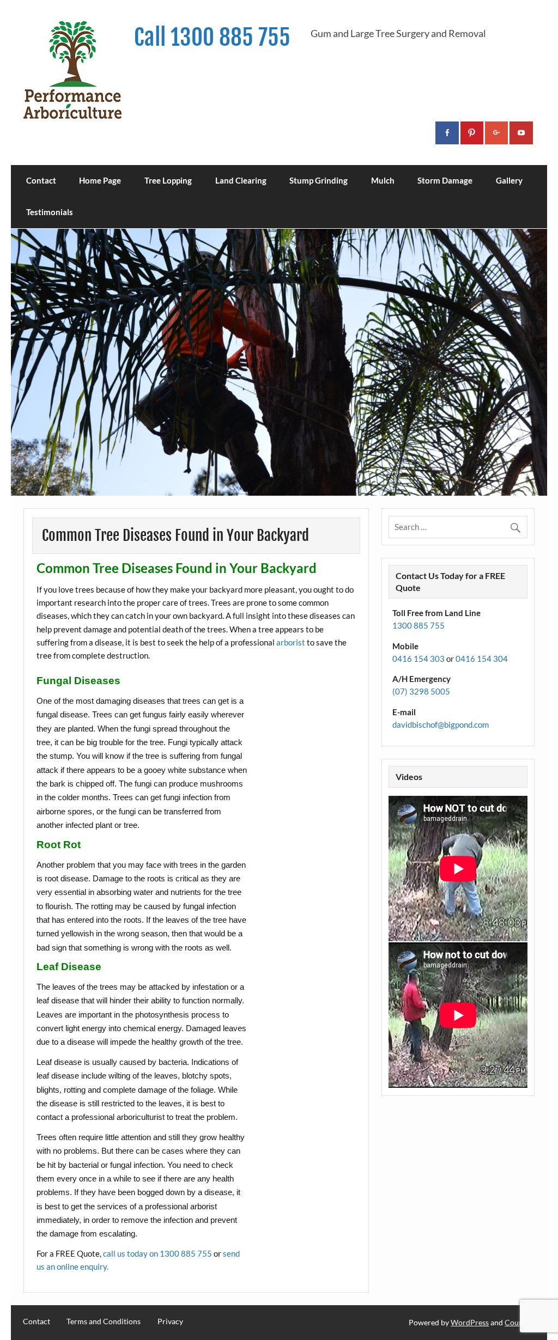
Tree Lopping (168, 180)
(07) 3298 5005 (421, 691)
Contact (41, 180)
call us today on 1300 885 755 (157, 1253)
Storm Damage (444, 180)
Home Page (100, 180)
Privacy (170, 1321)
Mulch (383, 180)
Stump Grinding (318, 180)
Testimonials (49, 212)
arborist (290, 642)
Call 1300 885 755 (212, 37)
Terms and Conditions (103, 1321)
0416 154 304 (482, 658)
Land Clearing (240, 180)
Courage (519, 1322)
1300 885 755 (418, 625)
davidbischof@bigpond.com (440, 724)
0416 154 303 (418, 658)
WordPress (470, 1322)
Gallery (509, 180)
